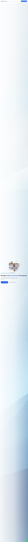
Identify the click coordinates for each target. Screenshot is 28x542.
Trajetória (14, 1)
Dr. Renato (4, 1)
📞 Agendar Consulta (4, 282)
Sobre (8, 1)
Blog (17, 1)
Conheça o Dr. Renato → (13, 282)
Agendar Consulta (24, 1)
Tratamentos (11, 1)
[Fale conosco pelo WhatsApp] (26, 540)
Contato (19, 1)
